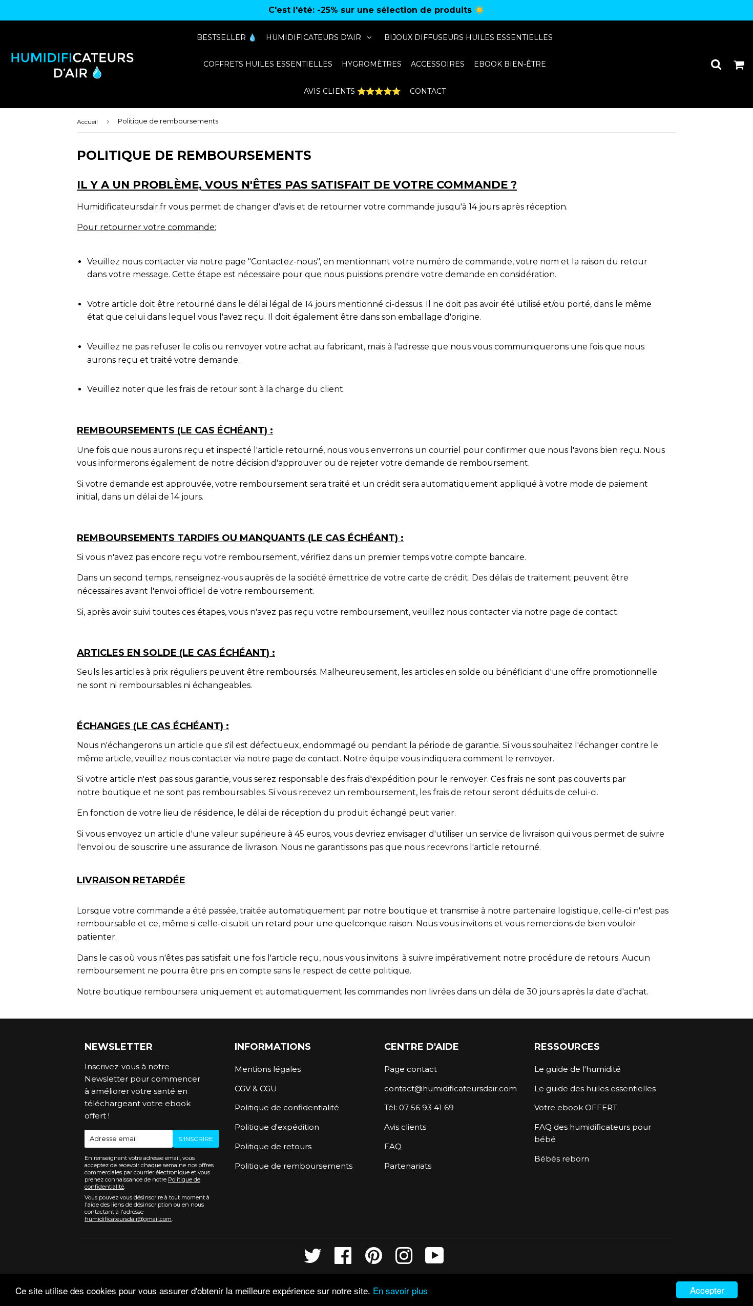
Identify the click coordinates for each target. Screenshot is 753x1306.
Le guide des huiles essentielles (595, 1088)
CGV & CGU (256, 1088)
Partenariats (407, 1166)
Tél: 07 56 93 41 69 (419, 1107)
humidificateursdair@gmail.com (128, 1218)
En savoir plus (400, 1290)
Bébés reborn (561, 1159)
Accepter (707, 1289)
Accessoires (438, 64)
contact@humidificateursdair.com (450, 1088)
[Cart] (739, 64)
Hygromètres (372, 64)
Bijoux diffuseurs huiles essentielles (468, 37)
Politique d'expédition (277, 1127)
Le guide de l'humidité (577, 1069)
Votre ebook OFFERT (575, 1107)
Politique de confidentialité (287, 1107)
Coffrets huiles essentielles (267, 64)
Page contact (410, 1069)
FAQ (393, 1146)
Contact (428, 91)
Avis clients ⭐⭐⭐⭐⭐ (352, 91)
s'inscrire (196, 1139)
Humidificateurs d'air (313, 37)
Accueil (87, 122)
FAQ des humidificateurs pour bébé (592, 1133)
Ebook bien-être (510, 64)
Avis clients (405, 1127)
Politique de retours (273, 1146)
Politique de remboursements (293, 1166)
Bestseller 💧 (227, 37)
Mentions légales (268, 1069)
